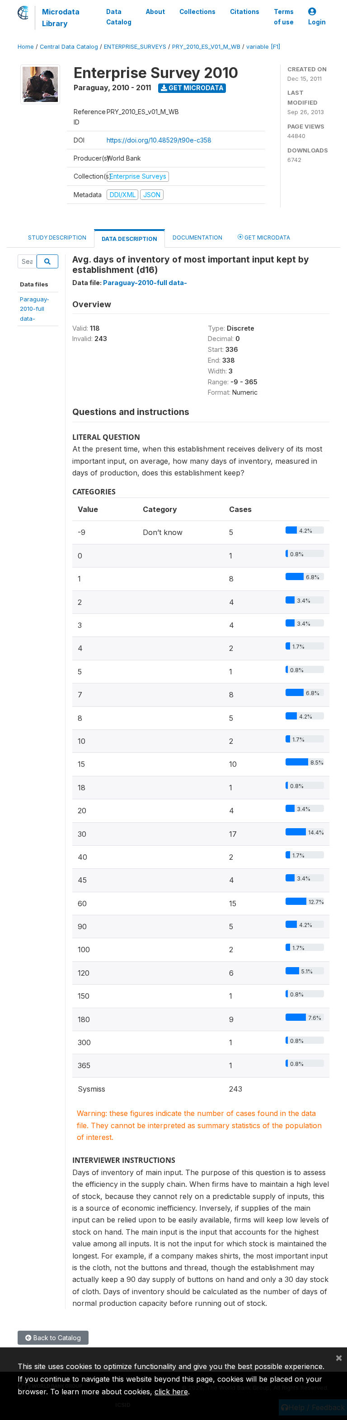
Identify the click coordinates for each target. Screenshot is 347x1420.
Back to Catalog (56, 1338)
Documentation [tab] (197, 237)
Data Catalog (118, 16)
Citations (244, 11)
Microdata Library (61, 17)
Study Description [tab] (57, 237)
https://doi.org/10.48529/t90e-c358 (159, 140)
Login (317, 22)
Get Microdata (195, 88)
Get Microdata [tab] (266, 237)
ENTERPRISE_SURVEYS (135, 46)
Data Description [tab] (129, 238)
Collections (197, 11)
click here (171, 1391)
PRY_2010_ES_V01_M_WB (206, 46)
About (155, 11)
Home (26, 46)
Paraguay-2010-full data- (145, 282)
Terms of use (284, 16)
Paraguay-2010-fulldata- (34, 308)
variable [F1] (263, 46)
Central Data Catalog (69, 46)
